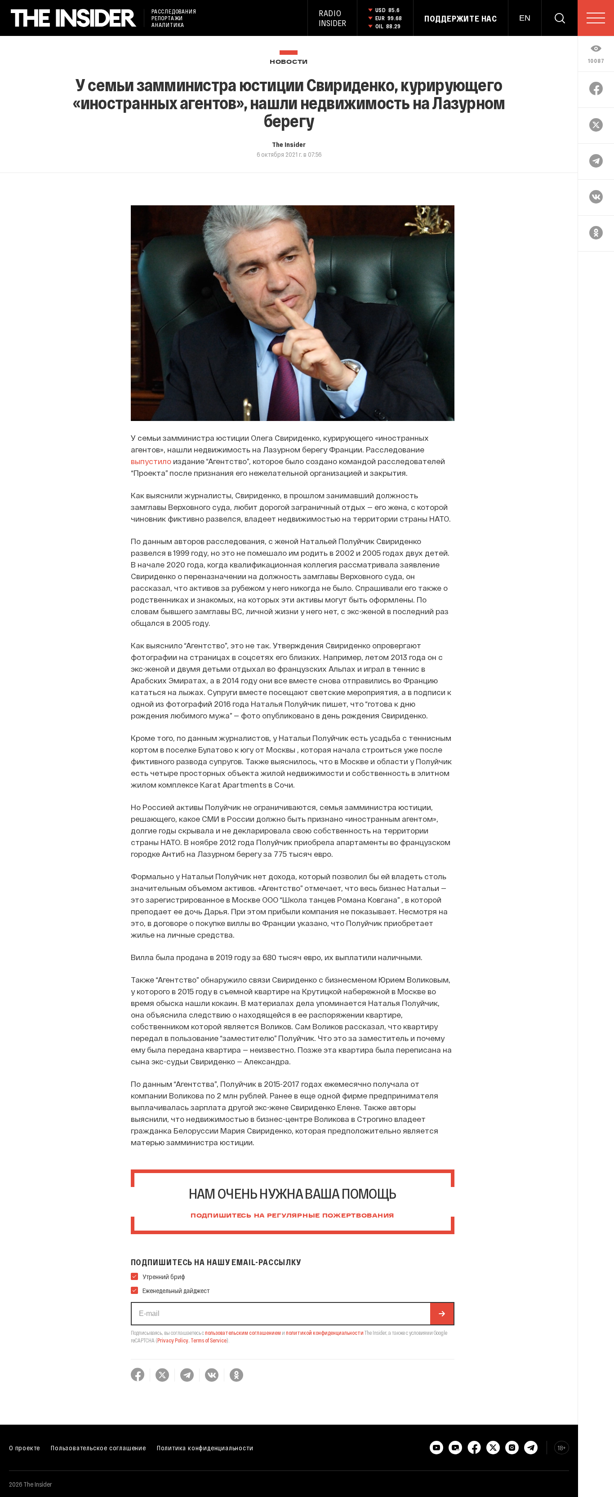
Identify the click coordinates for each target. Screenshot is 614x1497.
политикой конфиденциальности (325, 1332)
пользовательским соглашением (243, 1332)
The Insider (289, 144)
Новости (289, 62)
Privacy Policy (172, 1340)
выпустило (151, 460)
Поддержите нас (460, 18)
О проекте (24, 1448)
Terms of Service (209, 1340)
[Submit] (442, 1313)
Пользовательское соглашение (98, 1448)
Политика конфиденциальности (205, 1448)
